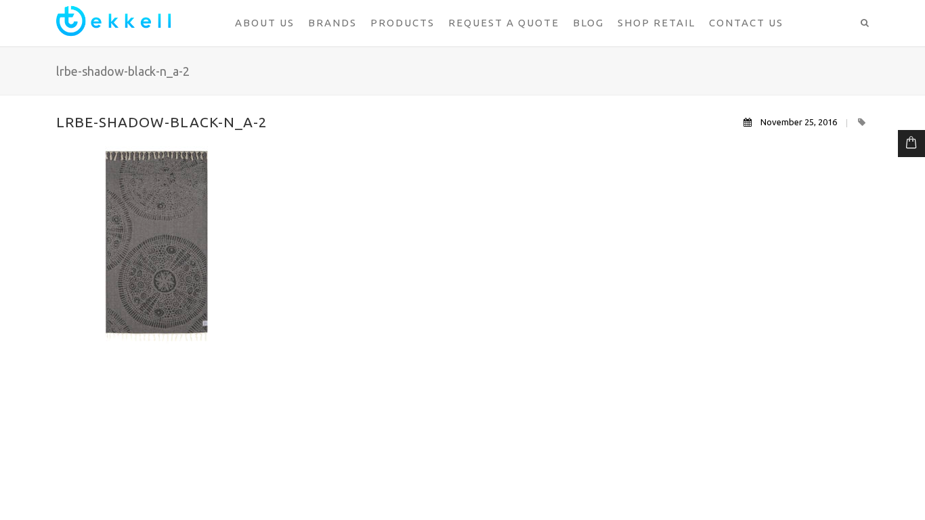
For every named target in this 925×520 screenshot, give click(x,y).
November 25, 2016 (798, 122)
